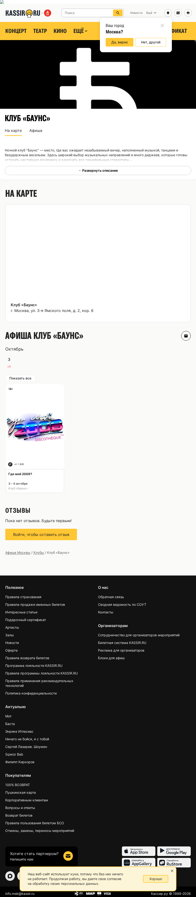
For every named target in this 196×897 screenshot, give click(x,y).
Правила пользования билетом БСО (34, 823)
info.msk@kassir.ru (19, 894)
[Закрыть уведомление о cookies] (172, 871)
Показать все (20, 378)
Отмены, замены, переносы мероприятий (39, 831)
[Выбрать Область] (178, 13)
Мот (8, 716)
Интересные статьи (21, 612)
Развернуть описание (100, 170)
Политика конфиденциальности (31, 693)
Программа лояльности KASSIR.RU (33, 666)
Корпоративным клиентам (26, 800)
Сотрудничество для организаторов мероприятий (139, 635)
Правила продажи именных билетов (35, 604)
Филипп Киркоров (19, 762)
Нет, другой (150, 42)
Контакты (105, 612)
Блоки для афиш (111, 658)
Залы (9, 635)
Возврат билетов (19, 815)
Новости (12, 643)
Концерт (16, 31)
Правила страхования (23, 597)
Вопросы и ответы (20, 808)
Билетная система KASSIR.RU (122, 643)
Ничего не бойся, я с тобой (27, 739)
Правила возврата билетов (27, 658)
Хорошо (155, 879)
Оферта (11, 650)
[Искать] (118, 13)
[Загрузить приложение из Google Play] (174, 851)
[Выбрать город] (168, 13)
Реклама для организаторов (121, 650)
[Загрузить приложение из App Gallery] (138, 862)
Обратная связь (111, 597)
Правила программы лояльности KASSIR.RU (41, 673)
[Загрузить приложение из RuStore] (174, 862)
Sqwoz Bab (14, 754)
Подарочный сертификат (25, 620)
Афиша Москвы (17, 552)
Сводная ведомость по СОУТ (122, 604)
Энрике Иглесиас (19, 731)
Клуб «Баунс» (24, 304)
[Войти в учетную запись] (188, 13)
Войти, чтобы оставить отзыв (41, 534)
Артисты (12, 627)
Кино (60, 31)
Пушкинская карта (20, 792)
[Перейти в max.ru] (10, 876)
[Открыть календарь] (186, 336)
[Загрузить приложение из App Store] (138, 851)
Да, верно (119, 42)
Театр (40, 31)
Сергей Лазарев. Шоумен (26, 747)
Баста (10, 724)
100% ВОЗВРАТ (17, 785)
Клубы (38, 552)
